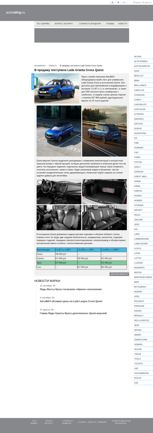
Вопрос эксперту (64, 24)
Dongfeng (140, 133)
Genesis (138, 171)
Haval (137, 186)
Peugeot (139, 301)
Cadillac (139, 90)
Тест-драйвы (43, 24)
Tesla (137, 359)
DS (135, 138)
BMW (136, 80)
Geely (137, 167)
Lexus (137, 248)
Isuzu (137, 215)
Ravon (137, 311)
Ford (137, 157)
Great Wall (140, 176)
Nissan (138, 291)
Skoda (137, 330)
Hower (138, 200)
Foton (138, 162)
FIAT (136, 152)
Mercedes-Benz (143, 277)
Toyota (138, 363)
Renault (139, 315)
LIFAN (137, 253)
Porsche (139, 306)
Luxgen (138, 263)
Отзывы (110, 24)
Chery (137, 100)
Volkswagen (141, 373)
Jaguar (138, 219)
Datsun (138, 123)
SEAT (136, 325)
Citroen (139, 114)
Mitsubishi (140, 287)
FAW (136, 143)
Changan (139, 95)
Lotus (137, 258)
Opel (137, 296)
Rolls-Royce (141, 320)
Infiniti (138, 210)
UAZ (136, 368)
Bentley (139, 76)
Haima (137, 181)
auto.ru (15, 12)
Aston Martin (142, 66)
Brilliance (140, 85)
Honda (138, 195)
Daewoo (139, 119)
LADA (137, 234)
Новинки (102, 422)
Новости (122, 24)
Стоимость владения (90, 24)
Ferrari (138, 147)
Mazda (137, 272)
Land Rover (141, 243)
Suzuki (138, 349)
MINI (136, 282)
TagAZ (137, 354)
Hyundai (138, 205)
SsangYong (140, 339)
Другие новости (119, 274)
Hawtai (138, 191)
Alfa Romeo (141, 61)
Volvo (137, 378)
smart (137, 335)
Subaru (138, 344)
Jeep (136, 224)
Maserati (139, 267)
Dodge (138, 128)
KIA (135, 229)
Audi (136, 71)
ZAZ (136, 383)
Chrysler (139, 109)
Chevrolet (140, 104)
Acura (137, 56)
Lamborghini (141, 239)
